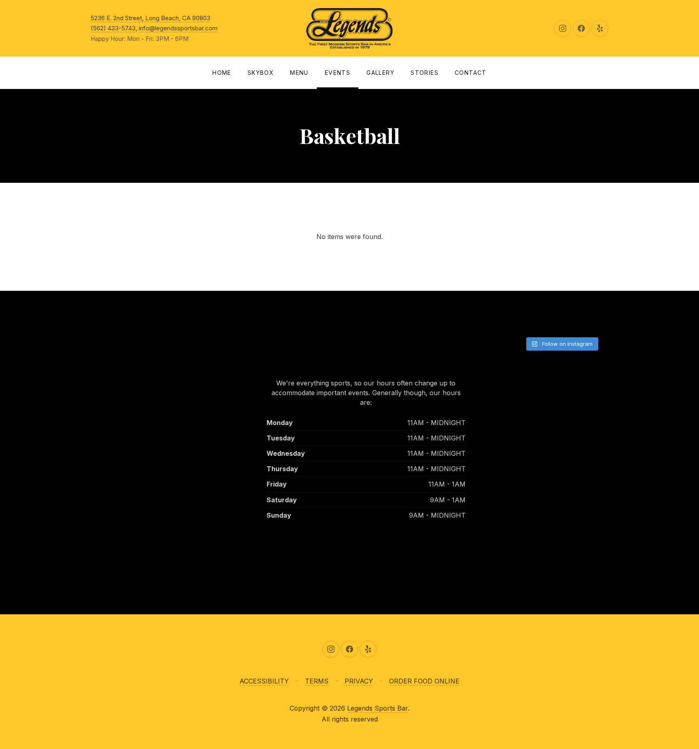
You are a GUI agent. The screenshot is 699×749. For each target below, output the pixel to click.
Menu (299, 72)
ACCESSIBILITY (264, 681)
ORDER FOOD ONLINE (424, 681)
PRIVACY (359, 681)
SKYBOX (261, 72)
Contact (471, 72)
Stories (424, 72)
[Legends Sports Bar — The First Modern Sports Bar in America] (349, 28)
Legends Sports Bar (377, 708)
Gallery (380, 72)
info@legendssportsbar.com (178, 28)
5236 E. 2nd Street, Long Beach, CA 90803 (150, 18)
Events (337, 72)
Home (221, 72)
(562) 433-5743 (113, 28)
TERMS (316, 681)
